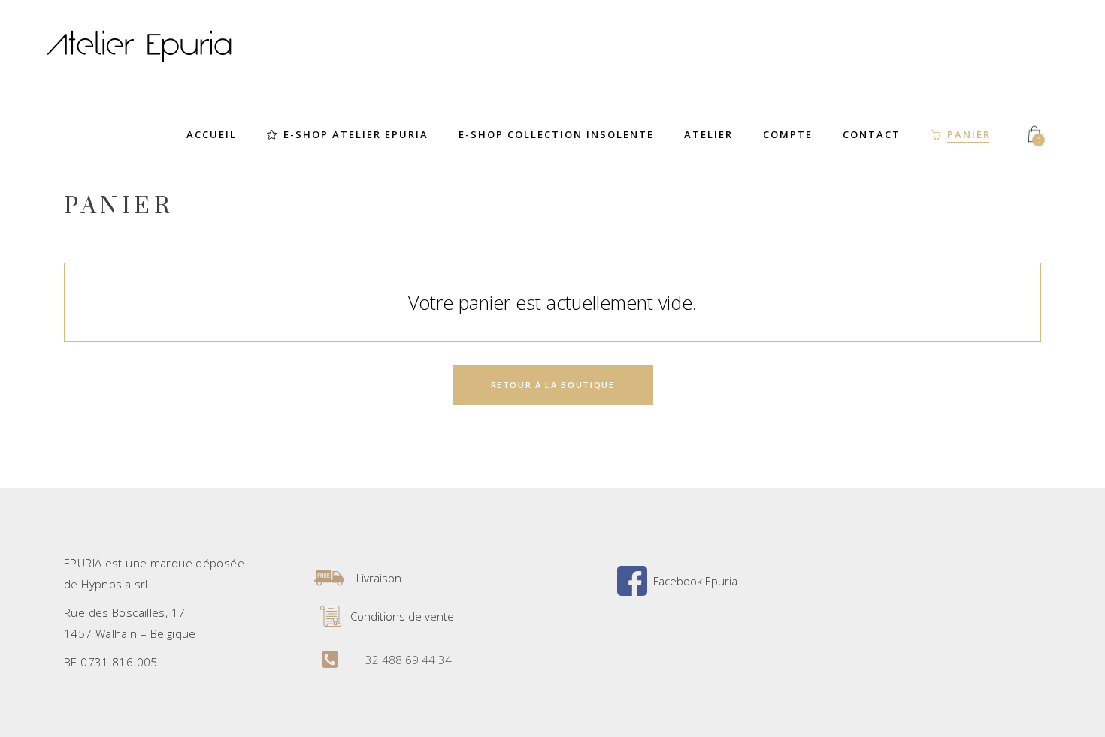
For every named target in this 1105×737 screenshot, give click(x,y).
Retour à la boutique (553, 384)
